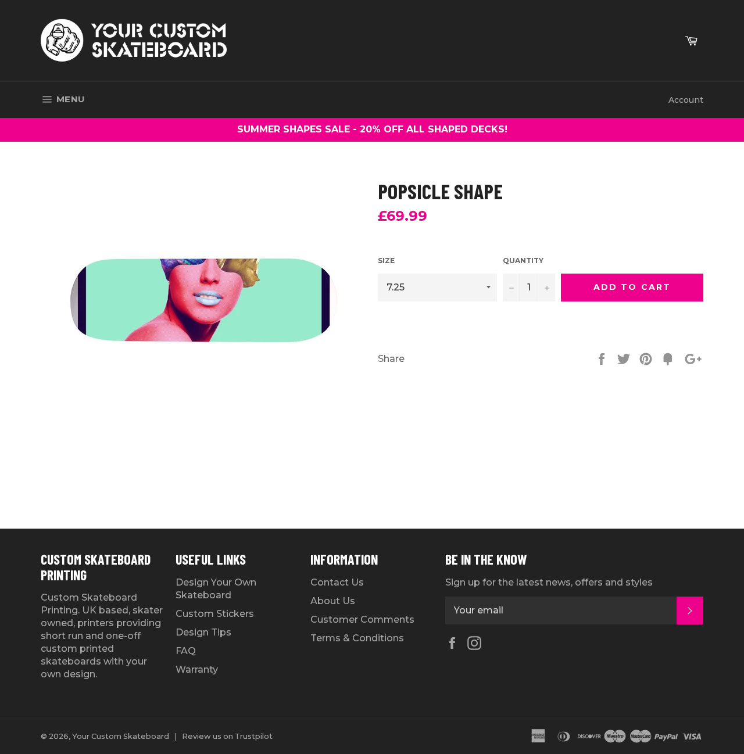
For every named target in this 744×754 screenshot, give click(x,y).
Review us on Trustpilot (227, 736)
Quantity (523, 260)
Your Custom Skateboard (120, 736)
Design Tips (203, 632)
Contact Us (337, 582)
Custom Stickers (215, 613)
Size (386, 260)
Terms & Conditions (357, 638)
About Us (332, 600)
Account (685, 100)
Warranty (197, 669)
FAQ (186, 650)
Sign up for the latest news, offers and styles (549, 582)
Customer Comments (362, 619)
